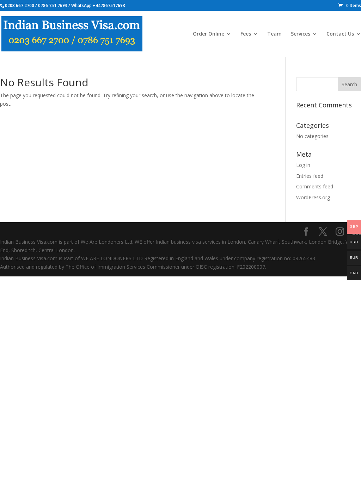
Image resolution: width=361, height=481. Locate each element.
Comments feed (314, 186)
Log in (303, 165)
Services (300, 34)
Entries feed (309, 176)
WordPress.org (313, 197)
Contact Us (340, 34)
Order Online (208, 34)
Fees (245, 34)
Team (274, 34)
